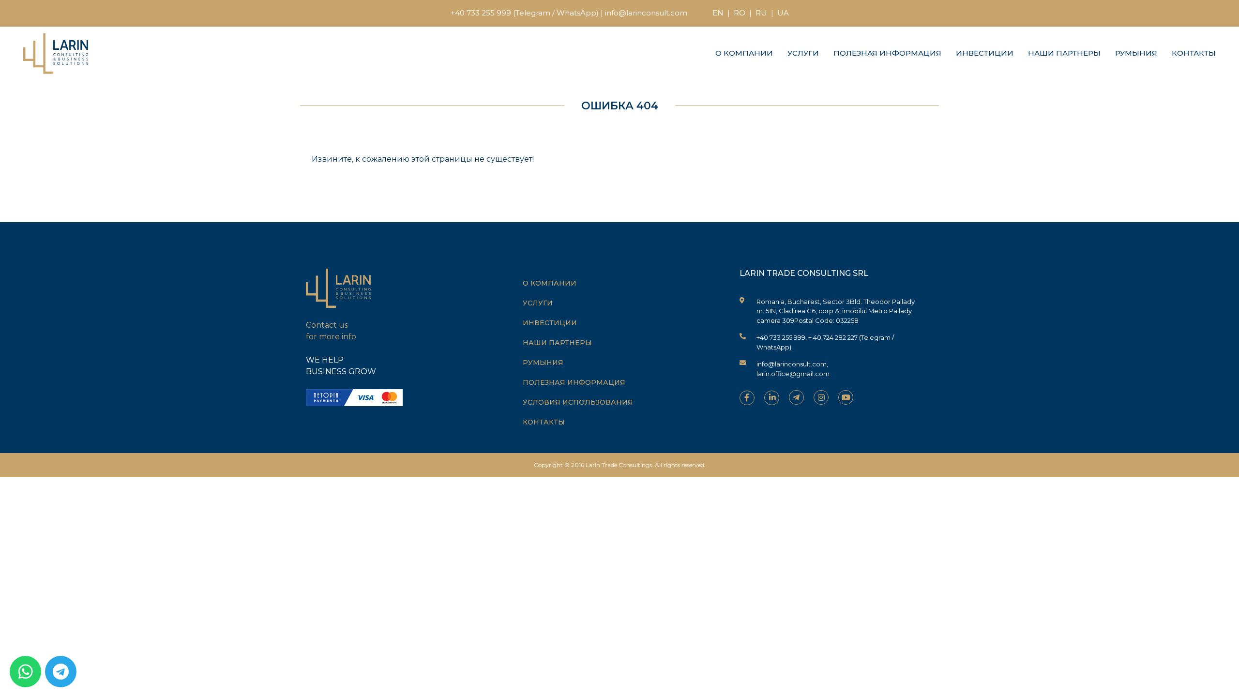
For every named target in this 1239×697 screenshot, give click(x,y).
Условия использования (578, 402)
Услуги (803, 53)
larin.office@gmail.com (793, 374)
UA (783, 12)
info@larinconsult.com (646, 12)
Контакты (1194, 53)
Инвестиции (984, 53)
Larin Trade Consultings (619, 465)
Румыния (1136, 53)
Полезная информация (887, 53)
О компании (744, 53)
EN (718, 12)
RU (761, 12)
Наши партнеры (1064, 53)
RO (739, 12)
